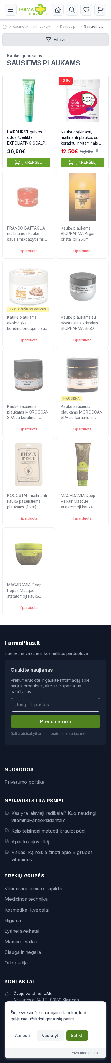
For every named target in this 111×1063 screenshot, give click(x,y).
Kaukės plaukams (69, 26)
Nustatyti (50, 1035)
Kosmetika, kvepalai (22, 26)
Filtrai (59, 39)
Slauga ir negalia (23, 952)
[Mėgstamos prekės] (86, 9)
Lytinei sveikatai (22, 931)
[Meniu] (11, 10)
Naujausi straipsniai (34, 800)
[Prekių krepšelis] (100, 9)
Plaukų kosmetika (46, 26)
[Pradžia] (58, 10)
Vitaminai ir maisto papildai (33, 888)
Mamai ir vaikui (21, 941)
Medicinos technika (26, 899)
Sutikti (77, 1035)
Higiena (13, 920)
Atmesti (22, 1035)
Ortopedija (16, 963)
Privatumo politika (24, 782)
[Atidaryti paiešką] (72, 10)
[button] (97, 151)
